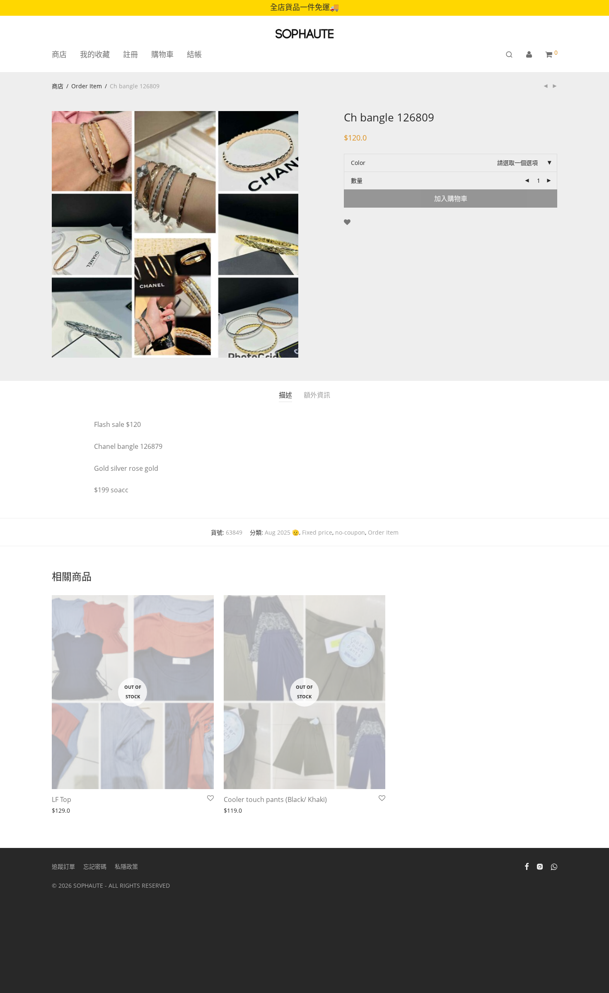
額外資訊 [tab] (317, 395)
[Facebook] (526, 866)
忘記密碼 (94, 866)
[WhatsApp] (554, 866)
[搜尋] (509, 54)
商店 (59, 54)
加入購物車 (450, 198)
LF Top (61, 799)
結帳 (194, 54)
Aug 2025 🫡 (282, 532)
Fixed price (317, 532)
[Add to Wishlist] (347, 222)
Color (358, 163)
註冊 (130, 54)
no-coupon (350, 532)
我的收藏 (95, 54)
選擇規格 (60, 811)
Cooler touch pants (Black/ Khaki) (275, 799)
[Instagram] (540, 866)
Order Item (86, 86)
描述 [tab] (285, 395)
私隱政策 (126, 866)
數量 (356, 180)
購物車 (162, 54)
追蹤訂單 (63, 866)
